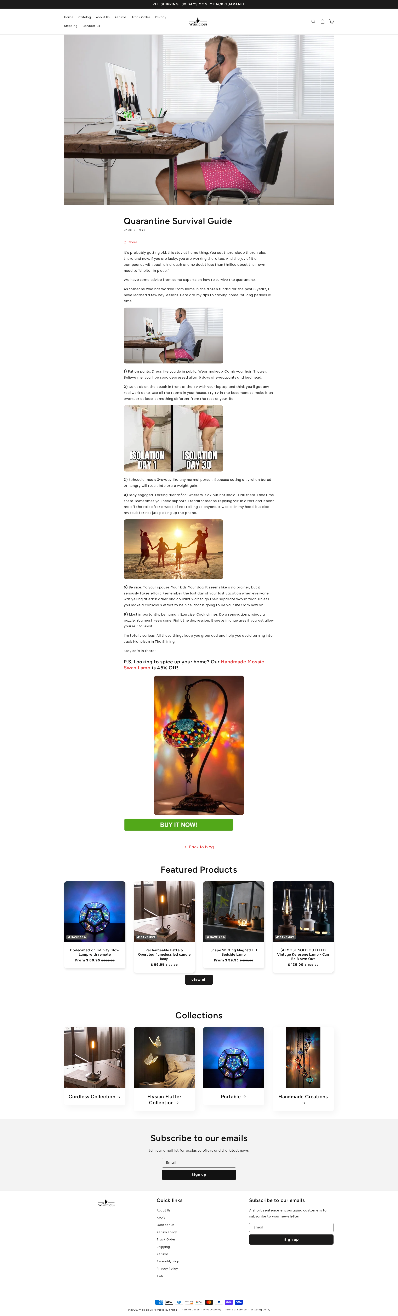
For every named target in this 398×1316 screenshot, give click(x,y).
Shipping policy (261, 1309)
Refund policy (190, 1309)
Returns (163, 1254)
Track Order (166, 1239)
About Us (164, 1210)
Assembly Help (168, 1261)
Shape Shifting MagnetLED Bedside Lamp (233, 952)
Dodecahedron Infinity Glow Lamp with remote (94, 952)
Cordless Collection (92, 1096)
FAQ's (161, 1218)
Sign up (199, 1174)
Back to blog (201, 846)
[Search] (313, 21)
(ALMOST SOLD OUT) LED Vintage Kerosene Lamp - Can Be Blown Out (303, 954)
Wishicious (145, 1309)
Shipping (163, 1247)
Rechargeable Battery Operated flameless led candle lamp (164, 954)
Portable (231, 1096)
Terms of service (236, 1309)
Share (133, 242)
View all (199, 979)
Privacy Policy (167, 1269)
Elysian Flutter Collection (164, 1099)
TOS (160, 1276)
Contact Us (165, 1225)
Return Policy (167, 1232)
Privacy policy (212, 1309)
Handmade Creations (303, 1096)
